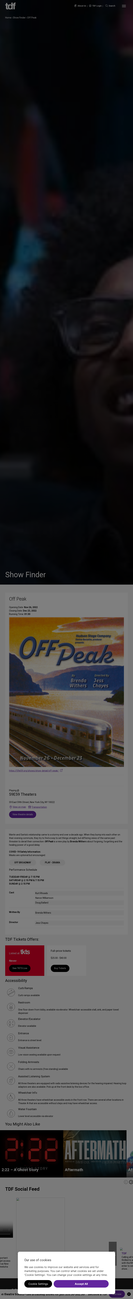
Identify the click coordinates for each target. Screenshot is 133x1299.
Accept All (81, 1283)
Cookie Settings (38, 1283)
